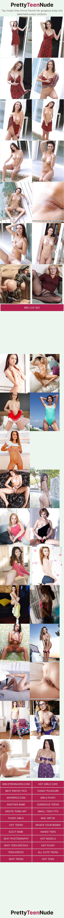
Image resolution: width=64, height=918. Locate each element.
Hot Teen (48, 859)
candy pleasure (48, 790)
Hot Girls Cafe (48, 784)
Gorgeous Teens (48, 804)
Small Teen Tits (48, 811)
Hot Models (48, 838)
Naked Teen (48, 831)
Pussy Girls (16, 818)
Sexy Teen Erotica (16, 845)
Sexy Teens (16, 859)
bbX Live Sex (32, 307)
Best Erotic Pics (16, 790)
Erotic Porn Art (16, 811)
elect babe (16, 831)
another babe (16, 804)
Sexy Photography (16, 838)
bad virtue (48, 818)
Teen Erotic (16, 852)
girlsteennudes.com (16, 784)
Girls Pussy (48, 797)
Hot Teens (16, 824)
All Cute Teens (48, 852)
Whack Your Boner (48, 824)
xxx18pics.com (16, 797)
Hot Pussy (48, 845)
